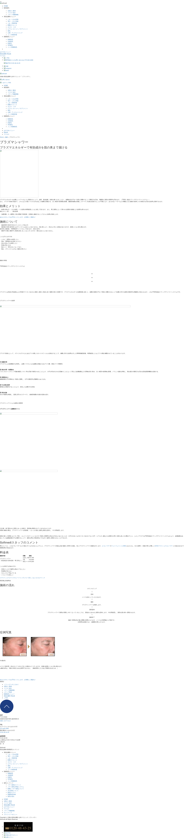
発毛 (9, 31)
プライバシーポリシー (10, 814)
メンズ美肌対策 (12, 35)
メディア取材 (8, 692)
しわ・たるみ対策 (13, 19)
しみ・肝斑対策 (12, 23)
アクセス (2, 56)
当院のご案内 (12, 11)
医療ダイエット (12, 25)
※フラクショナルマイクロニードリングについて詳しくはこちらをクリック (22, 578)
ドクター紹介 (12, 13)
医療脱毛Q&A (12, 794)
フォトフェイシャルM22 (118, 546)
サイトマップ (8, 812)
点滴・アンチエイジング (15, 33)
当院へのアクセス (5, 721)
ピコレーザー (106, 546)
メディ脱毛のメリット (14, 785)
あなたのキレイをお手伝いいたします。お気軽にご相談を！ (18, 217)
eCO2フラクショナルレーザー (164, 546)
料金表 (6, 132)
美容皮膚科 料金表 (5, 54)
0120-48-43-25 (4, 732)
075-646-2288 (4, 728)
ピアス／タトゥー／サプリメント (18, 29)
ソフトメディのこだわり (11, 684)
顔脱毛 (10, 43)
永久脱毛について (13, 790)
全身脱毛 (10, 41)
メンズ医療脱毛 (12, 47)
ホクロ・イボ (12, 27)
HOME (6, 6)
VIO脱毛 (10, 45)
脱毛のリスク (12, 792)
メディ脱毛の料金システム (16, 787)
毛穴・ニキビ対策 (13, 21)
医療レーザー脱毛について (16, 789)
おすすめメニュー (5, 52)
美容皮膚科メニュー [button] (10, 16)
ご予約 (6, 698)
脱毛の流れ (11, 796)
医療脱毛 (10, 39)
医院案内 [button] (6, 8)
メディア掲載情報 (13, 14)
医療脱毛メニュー (9, 694)
